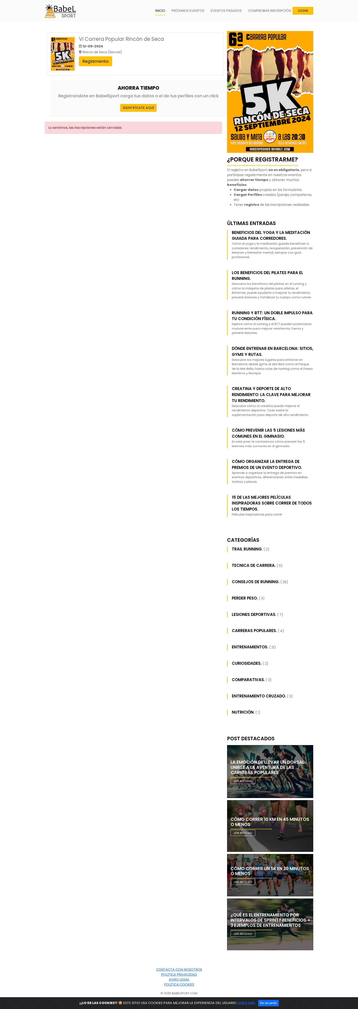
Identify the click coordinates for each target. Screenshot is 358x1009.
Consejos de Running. (255, 582)
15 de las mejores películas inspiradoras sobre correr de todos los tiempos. (272, 503)
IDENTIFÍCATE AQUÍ (138, 107)
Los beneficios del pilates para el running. (267, 276)
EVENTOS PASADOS (226, 10)
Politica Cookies (179, 984)
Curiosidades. (247, 663)
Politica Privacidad (179, 974)
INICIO (160, 10)
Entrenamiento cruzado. (259, 696)
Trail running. (247, 549)
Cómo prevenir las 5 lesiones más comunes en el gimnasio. (268, 433)
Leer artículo (243, 781)
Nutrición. (243, 712)
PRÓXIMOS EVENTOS (187, 10)
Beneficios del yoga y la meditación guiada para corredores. (271, 235)
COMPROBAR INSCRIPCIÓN (269, 10)
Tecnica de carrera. (254, 565)
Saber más (246, 1003)
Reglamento (95, 61)
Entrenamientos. (250, 647)
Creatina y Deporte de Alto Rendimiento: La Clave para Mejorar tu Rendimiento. (271, 394)
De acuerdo (268, 1003)
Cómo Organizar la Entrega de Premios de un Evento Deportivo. (267, 464)
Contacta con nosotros (179, 969)
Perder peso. (245, 598)
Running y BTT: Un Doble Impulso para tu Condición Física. (272, 316)
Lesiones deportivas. (254, 614)
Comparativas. (248, 680)
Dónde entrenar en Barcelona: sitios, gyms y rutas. (272, 351)
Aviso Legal (179, 979)
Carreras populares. (254, 630)
